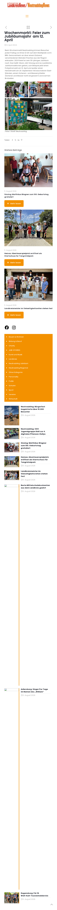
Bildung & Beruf (15, 341)
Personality (13, 376)
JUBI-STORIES (14, 350)
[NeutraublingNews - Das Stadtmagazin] (28, 7)
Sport (11, 390)
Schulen (12, 385)
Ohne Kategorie (16, 372)
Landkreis (13, 359)
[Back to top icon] (51, 904)
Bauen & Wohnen (16, 337)
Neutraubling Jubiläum (18, 363)
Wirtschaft (13, 399)
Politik (11, 381)
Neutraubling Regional (18, 368)
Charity (12, 345)
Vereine (12, 394)
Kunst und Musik (15, 354)
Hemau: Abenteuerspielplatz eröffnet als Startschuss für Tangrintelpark (23, 254)
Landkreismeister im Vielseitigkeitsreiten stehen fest (28, 308)
